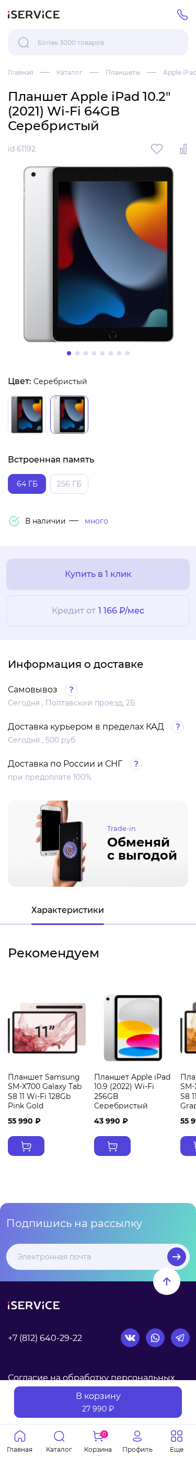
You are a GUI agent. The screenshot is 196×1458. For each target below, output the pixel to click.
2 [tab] (77, 353)
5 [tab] (102, 353)
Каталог (69, 72)
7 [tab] (119, 353)
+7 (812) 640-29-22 (45, 1338)
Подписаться (176, 1256)
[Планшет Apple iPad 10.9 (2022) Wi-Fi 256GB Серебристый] (133, 1028)
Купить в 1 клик (98, 574)
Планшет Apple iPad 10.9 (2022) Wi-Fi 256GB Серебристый (132, 1091)
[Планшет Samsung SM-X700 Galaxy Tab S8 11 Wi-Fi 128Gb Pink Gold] (47, 1028)
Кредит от (98, 611)
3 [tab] (86, 353)
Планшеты (123, 72)
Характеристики (67, 910)
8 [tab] (127, 353)
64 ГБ (27, 484)
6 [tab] (111, 353)
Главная (20, 72)
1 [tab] (69, 353)
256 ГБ (69, 484)
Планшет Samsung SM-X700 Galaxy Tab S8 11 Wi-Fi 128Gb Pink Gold (45, 1091)
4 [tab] (94, 353)
